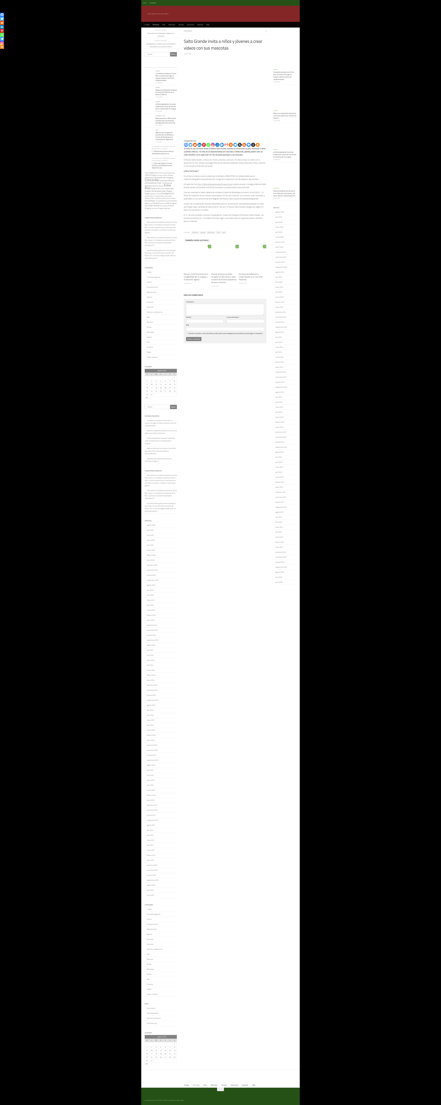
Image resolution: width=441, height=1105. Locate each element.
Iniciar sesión (151, 1008)
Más (207, 25)
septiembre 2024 (152, 640)
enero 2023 (151, 740)
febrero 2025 (151, 615)
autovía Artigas (167, 173)
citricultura (160, 175)
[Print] (231, 145)
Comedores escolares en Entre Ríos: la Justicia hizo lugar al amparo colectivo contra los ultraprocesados (160, 423)
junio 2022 (150, 775)
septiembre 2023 (152, 700)
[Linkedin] (199, 145)
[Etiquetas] (173, 65)
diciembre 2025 (152, 565)
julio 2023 (150, 710)
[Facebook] (186, 145)
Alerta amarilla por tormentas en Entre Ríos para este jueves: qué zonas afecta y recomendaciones (160, 451)
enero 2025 (151, 620)
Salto (146, 206)
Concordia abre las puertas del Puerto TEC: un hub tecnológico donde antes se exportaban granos (160, 255)
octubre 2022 (151, 755)
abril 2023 (150, 725)
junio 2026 (150, 535)
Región (149, 352)
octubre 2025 (151, 575)
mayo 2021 (151, 840)
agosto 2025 (151, 585)
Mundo (181, 25)
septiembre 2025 (152, 580)
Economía (190, 25)
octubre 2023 (151, 695)
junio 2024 (150, 655)
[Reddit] (195, 145)
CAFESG (148, 175)
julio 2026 (150, 530)
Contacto (153, 3)
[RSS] (244, 145)
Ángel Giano (167, 208)
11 (156, 384)
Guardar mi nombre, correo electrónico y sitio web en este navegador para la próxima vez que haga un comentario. (226, 333)
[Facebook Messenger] (249, 145)
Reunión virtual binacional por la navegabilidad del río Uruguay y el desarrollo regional (196, 277)
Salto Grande (211, 232)
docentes (161, 186)
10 (152, 384)
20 (165, 388)
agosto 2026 (151, 525)
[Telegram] (235, 145)
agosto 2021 (151, 825)
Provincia (156, 25)
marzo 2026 (151, 550)
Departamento (152, 292)
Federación (195, 232)
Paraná (156, 203)
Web (187, 325)
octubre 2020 (151, 875)
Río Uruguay (172, 203)
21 (170, 388)
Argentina (153, 173)
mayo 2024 (151, 660)
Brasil (173, 173)
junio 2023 (150, 715)
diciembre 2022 (152, 745)
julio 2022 (150, 770)
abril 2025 (150, 605)
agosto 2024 (151, 645)
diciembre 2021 (152, 805)
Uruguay (148, 208)
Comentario (190, 302)
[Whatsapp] (208, 145)
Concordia (152, 180)
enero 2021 (151, 860)
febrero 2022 (151, 795)
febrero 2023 (151, 735)
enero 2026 (151, 560)
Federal (162, 189)
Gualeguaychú (168, 193)
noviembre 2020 (152, 870)
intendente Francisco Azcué (162, 198)
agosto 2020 (151, 885)
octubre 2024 (151, 635)
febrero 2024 (151, 675)
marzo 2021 (151, 850)
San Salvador (164, 206)
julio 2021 (150, 830)
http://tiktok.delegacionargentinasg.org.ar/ (215, 184)
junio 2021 (150, 835)
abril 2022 (150, 785)
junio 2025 (150, 595)
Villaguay (160, 208)
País (163, 25)
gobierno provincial (156, 193)
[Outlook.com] (222, 145)
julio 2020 (150, 890)
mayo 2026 (151, 540)
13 (165, 384)
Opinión (149, 337)
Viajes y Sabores (152, 357)
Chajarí (153, 175)
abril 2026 (150, 545)
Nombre (189, 317)
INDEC (152, 198)
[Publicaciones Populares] (157, 65)
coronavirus (150, 182)
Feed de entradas (152, 1013)
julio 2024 (150, 650)
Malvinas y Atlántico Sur (155, 312)
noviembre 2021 (152, 810)
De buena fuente (152, 287)
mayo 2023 (151, 720)
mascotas (202, 232)
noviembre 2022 (152, 750)
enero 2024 (151, 680)
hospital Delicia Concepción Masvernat (156, 196)
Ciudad (147, 25)
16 (147, 388)
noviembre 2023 (152, 690)
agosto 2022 (151, 765)
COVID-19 (160, 183)
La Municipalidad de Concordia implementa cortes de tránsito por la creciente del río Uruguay (165, 106)
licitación (172, 198)
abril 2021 (150, 845)
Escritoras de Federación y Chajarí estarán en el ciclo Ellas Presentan (251, 277)
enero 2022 (151, 800)
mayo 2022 (151, 780)
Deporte (200, 25)
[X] (240, 145)
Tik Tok (218, 232)
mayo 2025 (151, 600)
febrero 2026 (151, 555)
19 (161, 388)
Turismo (171, 206)
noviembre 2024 (152, 630)
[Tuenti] (217, 145)
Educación (150, 307)
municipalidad (150, 201)
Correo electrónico (233, 317)
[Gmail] (226, 145)
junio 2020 (150, 895)
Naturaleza (150, 332)
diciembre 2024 (152, 625)
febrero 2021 (151, 855)
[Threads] (253, 145)
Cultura (149, 282)
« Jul (146, 398)
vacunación (155, 208)
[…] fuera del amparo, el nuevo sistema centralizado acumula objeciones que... (162, 165)
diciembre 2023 (152, 685)
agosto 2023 (151, 705)
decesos (155, 186)
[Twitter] (190, 145)
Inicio (145, 3)
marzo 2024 (151, 670)
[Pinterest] (204, 145)
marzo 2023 (151, 730)
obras (150, 203)
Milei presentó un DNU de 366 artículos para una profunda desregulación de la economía (165, 120)
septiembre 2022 (152, 760)
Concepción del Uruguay (163, 177)
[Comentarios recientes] (165, 65)
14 (170, 384)
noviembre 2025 (152, 570)
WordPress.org (152, 1023)
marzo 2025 (151, 610)
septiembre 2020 (152, 880)
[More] (258, 145)
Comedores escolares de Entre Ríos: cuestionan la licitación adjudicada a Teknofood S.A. (160, 242)
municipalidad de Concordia (163, 201)
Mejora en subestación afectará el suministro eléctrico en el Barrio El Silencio (166, 92)
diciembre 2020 (152, 865)
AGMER (147, 173)
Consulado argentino (153, 277)
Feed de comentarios (154, 1018)
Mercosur (171, 25)
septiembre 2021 (152, 820)
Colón (165, 175)
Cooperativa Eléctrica (166, 181)
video (223, 232)
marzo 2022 (151, 790)
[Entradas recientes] (149, 65)
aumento (159, 173)
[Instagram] (213, 145)
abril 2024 (150, 665)
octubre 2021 (151, 815)
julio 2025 (150, 590)
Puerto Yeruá (163, 203)
